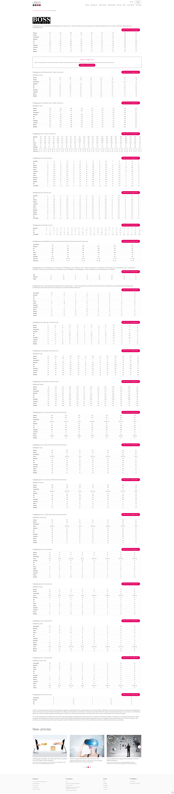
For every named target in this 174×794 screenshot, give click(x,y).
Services (93, 5)
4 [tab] (90, 767)
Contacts (138, 5)
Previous (34, 746)
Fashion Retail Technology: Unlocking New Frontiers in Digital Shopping (86, 759)
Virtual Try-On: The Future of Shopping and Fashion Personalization (122, 759)
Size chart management (130, 30)
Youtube (105, 789)
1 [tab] (84, 767)
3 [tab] (88, 767)
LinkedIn (105, 783)
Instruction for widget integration (73, 783)
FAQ (124, 5)
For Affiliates (132, 781)
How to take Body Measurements (40, 781)
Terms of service (69, 785)
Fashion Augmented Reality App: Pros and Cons (47, 758)
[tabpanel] (51, 749)
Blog (104, 781)
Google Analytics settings (71, 790)
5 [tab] (92, 767)
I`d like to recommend (87, 65)
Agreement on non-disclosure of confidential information (73, 788)
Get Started (111, 5)
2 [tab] (86, 767)
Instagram (105, 787)
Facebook (105, 785)
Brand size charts (36, 789)
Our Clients (130, 5)
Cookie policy (35, 787)
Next (139, 746)
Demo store (102, 5)
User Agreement (36, 783)
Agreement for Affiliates (135, 783)
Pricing (119, 5)
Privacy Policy (35, 785)
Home (87, 5)
